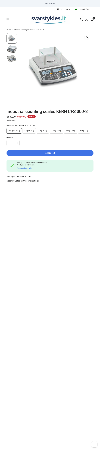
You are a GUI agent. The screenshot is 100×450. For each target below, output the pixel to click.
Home (9, 30)
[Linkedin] (61, 9)
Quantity (10, 137)
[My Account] (86, 19)
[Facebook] (58, 9)
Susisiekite (50, 3)
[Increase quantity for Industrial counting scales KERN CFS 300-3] (17, 143)
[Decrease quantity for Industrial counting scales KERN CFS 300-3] (9, 143)
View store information (24, 168)
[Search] (81, 19)
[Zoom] (87, 37)
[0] (91, 19)
